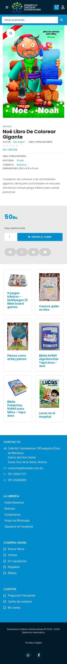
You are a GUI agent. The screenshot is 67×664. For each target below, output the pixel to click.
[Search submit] (61, 19)
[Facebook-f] (39, 655)
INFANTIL (7, 126)
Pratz (20, 160)
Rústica (21, 165)
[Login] (63, 7)
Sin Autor (19, 142)
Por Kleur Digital (33, 642)
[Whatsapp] (28, 655)
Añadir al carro (41, 237)
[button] (7, 7)
